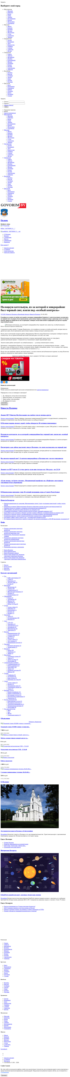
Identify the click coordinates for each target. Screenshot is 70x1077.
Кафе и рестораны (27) (14, 578)
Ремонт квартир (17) (13, 665)
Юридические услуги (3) (15, 701)
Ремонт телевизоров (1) (14, 693)
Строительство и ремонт (11, 662)
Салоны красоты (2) (13, 635)
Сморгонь (10, 49)
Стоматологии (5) (13, 590)
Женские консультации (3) (15, 591)
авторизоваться (29, 390)
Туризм (6, 673)
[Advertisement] (35, 267)
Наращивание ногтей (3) (15, 642)
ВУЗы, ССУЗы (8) (13, 604)
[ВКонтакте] (2, 382)
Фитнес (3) (11, 684)
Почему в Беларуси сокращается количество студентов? (20, 911)
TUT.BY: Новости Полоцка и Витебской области (15, 314)
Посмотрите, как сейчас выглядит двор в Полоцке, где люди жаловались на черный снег (34, 447)
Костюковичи (11, 18)
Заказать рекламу (9, 248)
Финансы (7, 648)
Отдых (6, 605)
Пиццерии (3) (12, 581)
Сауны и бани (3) (13, 607)
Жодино (10, 31)
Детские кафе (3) (12, 582)
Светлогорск (11, 68)
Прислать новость (9, 252)
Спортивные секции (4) (14, 687)
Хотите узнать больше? (7, 418)
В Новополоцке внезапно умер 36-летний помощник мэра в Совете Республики (30, 492)
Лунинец (10, 91)
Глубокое (10, 75)
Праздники (7, 655)
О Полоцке (7, 234)
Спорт (6, 681)
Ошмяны (10, 46)
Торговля (6, 644)
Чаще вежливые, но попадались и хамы (14, 397)
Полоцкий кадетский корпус (12, 847)
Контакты (7, 1061)
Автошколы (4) (12, 599)
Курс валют (4, 245)
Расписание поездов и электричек (14, 547)
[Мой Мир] (6, 382)
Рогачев (10, 66)
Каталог (6, 236)
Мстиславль (11, 21)
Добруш (10, 55)
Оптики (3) (11, 593)
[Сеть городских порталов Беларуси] (13, 208)
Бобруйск (10, 12)
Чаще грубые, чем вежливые (10, 399)
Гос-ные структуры (9, 709)
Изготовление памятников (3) (16, 696)
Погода (6, 239)
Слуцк (9, 34)
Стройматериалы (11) (14, 664)
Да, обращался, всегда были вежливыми (14, 396)
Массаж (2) (11, 638)
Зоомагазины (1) (12, 647)
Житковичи (11, 57)
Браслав (10, 74)
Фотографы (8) (12, 661)
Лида (9, 43)
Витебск (10, 72)
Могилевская (8, 114)
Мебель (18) (11, 672)
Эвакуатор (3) (12, 630)
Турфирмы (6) (12, 675)
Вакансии (7, 242)
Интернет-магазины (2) (14, 645)
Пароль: (6, 103)
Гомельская (7, 157)
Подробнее (4, 834)
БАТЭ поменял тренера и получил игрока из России (19, 908)
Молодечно (11, 32)
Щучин (10, 51)
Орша (9, 79)
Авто (5, 621)
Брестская (7, 188)
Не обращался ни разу (9, 401)
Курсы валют (8, 566)
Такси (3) (10, 616)
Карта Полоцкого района (11, 553)
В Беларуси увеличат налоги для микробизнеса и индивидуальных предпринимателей (31, 514)
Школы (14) (11, 601)
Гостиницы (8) (12, 676)
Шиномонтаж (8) (12, 628)
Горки (9, 15)
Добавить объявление (35, 721)
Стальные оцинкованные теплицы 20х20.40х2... (15, 772)
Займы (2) (10, 653)
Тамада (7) (11, 658)
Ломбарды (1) (11, 652)
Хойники (10, 69)
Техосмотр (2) (11, 624)
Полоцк (10, 80)
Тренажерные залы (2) (14, 685)
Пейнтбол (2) (11, 608)
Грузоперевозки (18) (13, 618)
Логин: (6, 101)
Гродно (10, 40)
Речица (10, 65)
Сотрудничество (9, 251)
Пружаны (10, 94)
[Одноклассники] (4, 382)
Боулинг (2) (11, 611)
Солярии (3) (11, 636)
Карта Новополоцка (10, 551)
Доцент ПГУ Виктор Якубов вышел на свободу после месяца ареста (26, 415)
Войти (6, 111)
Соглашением (5, 1072)
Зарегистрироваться (10, 113)
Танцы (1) (10, 689)
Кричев (10, 20)
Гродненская (7, 144)
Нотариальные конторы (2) (15, 706)
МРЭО (9, 713)
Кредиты (6, 568)
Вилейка (10, 29)
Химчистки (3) (12, 698)
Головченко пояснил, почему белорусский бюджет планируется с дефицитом (28, 516)
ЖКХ (9, 710)
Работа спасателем (6, 761)
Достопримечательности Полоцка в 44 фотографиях (17, 831)
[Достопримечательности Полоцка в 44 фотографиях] (30, 827)
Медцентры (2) (12, 587)
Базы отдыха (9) (12, 678)
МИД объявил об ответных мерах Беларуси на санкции (22, 509)
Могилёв (10, 11)
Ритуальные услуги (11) (14, 695)
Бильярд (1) (11, 613)
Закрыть (3, 2)
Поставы (10, 82)
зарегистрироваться (42, 390)
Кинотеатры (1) (12, 610)
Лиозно (10, 77)
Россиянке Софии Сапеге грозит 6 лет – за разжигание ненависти (25, 517)
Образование (8, 596)
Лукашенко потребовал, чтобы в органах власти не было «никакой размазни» (28, 511)
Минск (10, 26)
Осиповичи (11, 23)
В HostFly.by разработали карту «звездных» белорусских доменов (21, 895)
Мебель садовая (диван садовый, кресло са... (14, 738)
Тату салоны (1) (12, 641)
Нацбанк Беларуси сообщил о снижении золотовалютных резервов (25, 508)
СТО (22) (10, 622)
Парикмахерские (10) (14, 633)
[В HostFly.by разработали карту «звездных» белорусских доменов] (30, 891)
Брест (9, 85)
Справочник (7, 237)
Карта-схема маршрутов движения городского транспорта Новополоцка (15, 558)
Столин (10, 95)
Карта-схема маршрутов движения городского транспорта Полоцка (14, 555)
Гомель (10, 54)
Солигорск (11, 35)
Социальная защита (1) (14, 715)
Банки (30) (11, 650)
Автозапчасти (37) (13, 625)
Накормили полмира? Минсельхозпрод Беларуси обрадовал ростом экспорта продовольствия (33, 506)
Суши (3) (10, 579)
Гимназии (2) (11, 602)
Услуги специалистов (10, 699)
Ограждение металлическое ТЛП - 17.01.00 (14, 749)
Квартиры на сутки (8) (14, 679)
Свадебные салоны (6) (14, 656)
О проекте (7, 249)
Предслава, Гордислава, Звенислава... (15, 845)
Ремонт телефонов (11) (14, 692)
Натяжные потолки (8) (14, 670)
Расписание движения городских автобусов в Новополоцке (13, 538)
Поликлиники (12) (13, 594)
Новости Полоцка (35, 314)
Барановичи (11, 86)
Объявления (7, 240)
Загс (9, 712)
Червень (10, 37)
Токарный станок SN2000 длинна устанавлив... (15, 727)
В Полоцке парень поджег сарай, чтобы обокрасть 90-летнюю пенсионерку (29, 423)
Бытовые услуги (9, 690)
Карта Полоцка (8, 550)
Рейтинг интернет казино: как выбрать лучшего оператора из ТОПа (24, 909)
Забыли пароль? (8, 105)
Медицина (7, 585)
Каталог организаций (9, 573)
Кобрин (10, 89)
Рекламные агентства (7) (15, 702)
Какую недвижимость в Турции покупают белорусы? (19, 906)
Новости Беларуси (7, 500)
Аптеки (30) (11, 588)
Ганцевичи (11, 88)
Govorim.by (4, 1049)
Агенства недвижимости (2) (16, 704)
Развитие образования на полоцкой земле (16, 844)
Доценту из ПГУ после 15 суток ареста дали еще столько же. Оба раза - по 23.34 (30, 469)
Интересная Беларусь (9, 850)
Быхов (9, 14)
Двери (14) (11, 669)
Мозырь (10, 62)
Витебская (7, 176)
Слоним (10, 48)
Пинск (9, 92)
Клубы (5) (10, 584)
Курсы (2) (10, 598)
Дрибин (10, 17)
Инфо (3, 522)
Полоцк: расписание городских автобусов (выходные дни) (13, 532)
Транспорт (7, 615)
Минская (6, 130)
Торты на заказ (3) (13, 659)
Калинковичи (11, 60)
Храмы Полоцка (9, 842)
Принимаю (4, 1075)
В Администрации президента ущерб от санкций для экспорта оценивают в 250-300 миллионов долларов (36, 519)
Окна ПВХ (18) (12, 667)
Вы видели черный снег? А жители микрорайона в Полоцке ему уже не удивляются (32, 458)
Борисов (10, 28)
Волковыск (11, 42)
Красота (6, 632)
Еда (5, 576)
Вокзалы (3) (11, 619)
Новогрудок (11, 45)
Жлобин (10, 58)
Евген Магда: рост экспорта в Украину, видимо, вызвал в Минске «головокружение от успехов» (34, 512)
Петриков (10, 63)
